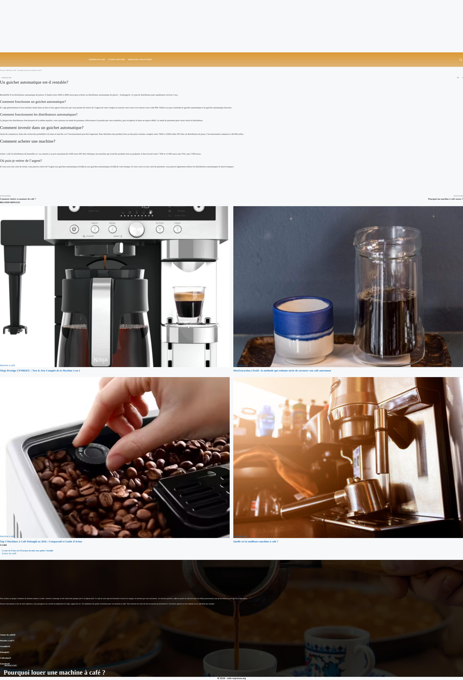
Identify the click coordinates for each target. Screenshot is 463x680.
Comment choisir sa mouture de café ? (18, 199)
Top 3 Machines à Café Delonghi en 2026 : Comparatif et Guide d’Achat (41, 541)
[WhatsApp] (25, 183)
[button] (460, 59)
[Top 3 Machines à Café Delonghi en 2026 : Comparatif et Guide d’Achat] (115, 457)
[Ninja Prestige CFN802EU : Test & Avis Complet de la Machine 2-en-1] (115, 286)
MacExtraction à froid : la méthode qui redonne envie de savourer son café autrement (282, 370)
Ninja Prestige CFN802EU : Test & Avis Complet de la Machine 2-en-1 (40, 370)
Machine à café (11, 70)
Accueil (2, 70)
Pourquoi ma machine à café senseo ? (445, 199)
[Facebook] (3, 183)
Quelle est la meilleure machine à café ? (255, 541)
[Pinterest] (18, 183)
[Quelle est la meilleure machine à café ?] (348, 457)
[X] (10, 183)
